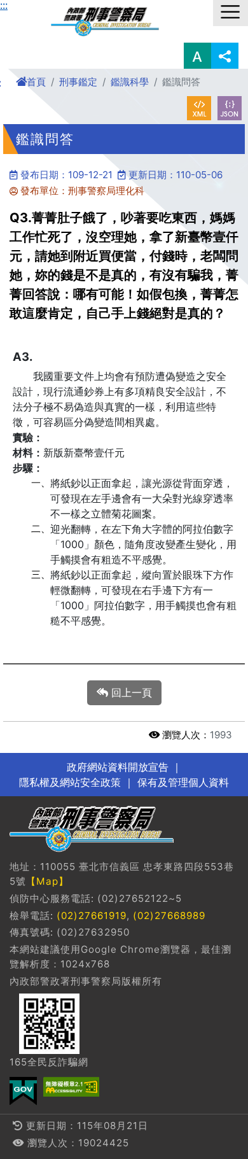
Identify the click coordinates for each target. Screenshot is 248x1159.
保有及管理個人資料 (181, 782)
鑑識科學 (130, 82)
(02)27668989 (169, 916)
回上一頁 (130, 692)
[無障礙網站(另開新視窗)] (71, 1087)
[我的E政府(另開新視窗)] (23, 1091)
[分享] (224, 56)
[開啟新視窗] (199, 108)
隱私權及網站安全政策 (70, 782)
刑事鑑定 (78, 82)
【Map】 (47, 881)
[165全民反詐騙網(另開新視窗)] (49, 1024)
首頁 (36, 82)
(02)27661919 (92, 916)
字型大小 (197, 56)
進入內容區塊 (30, 7)
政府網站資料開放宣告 (118, 767)
